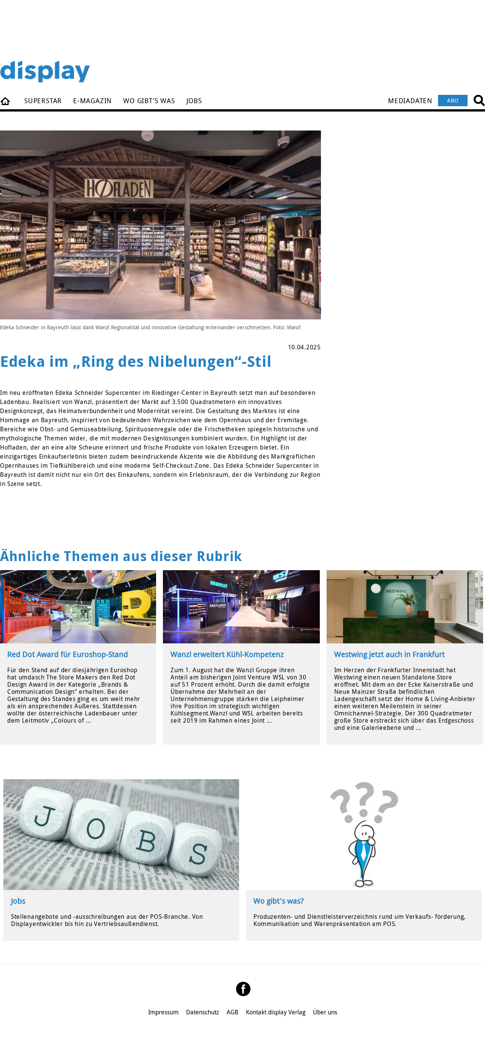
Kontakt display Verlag (275, 1012)
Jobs (194, 100)
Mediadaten (410, 100)
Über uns (325, 1012)
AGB (232, 1012)
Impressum (163, 1012)
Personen (5, 100)
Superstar (43, 100)
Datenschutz (202, 1012)
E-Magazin (92, 100)
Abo (452, 100)
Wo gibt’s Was (149, 100)
